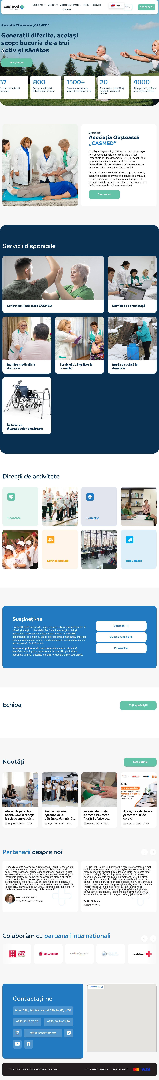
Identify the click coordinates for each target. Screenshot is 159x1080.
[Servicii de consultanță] (150, 306)
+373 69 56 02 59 (58, 1021)
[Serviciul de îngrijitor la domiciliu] (97, 366)
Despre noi (38, 5)
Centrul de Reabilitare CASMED (29, 305)
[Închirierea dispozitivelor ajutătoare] (45, 427)
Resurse (97, 5)
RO (126, 7)
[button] (3, 51)
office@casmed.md (43, 1032)
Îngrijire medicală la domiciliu (21, 366)
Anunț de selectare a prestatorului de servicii (137, 814)
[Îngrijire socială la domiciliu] (150, 366)
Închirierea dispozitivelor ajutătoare (25, 426)
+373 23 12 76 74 (27, 1021)
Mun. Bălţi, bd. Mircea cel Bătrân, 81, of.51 (43, 1010)
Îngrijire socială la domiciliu (125, 366)
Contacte (66, 9)
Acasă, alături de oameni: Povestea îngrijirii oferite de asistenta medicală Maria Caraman (97, 818)
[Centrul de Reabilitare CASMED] (97, 306)
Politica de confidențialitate (96, 1069)
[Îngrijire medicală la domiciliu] (45, 366)
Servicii (51, 5)
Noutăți (87, 5)
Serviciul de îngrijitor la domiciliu (76, 366)
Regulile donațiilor (121, 1069)
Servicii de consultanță (128, 305)
